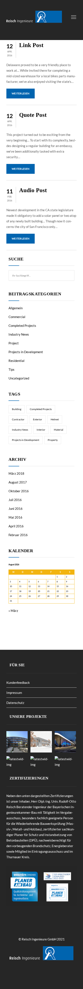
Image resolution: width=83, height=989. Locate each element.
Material (58, 429)
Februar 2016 (18, 535)
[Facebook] (39, 973)
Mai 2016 (15, 517)
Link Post (31, 45)
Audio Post (33, 190)
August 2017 (18, 482)
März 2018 (16, 473)
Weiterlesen (20, 93)
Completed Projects (22, 325)
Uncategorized (19, 378)
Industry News (19, 334)
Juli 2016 (15, 500)
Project (14, 343)
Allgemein (16, 308)
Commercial (17, 317)
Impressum (14, 693)
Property (53, 440)
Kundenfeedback (18, 682)
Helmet (55, 419)
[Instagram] (45, 973)
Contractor (18, 419)
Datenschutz (15, 703)
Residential (16, 361)
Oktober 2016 (19, 491)
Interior (41, 429)
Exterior (37, 419)
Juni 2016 (16, 508)
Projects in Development (26, 352)
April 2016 (16, 526)
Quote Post (33, 115)
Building (16, 409)
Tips (11, 369)
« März (13, 611)
